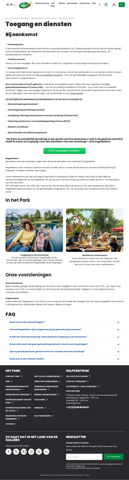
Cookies (10, 424)
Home (6, 18)
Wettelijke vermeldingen (47, 376)
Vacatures (39, 399)
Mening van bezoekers (45, 394)
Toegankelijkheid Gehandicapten (43, 18)
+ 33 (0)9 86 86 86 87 (77, 407)
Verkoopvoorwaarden (46, 381)
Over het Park (13, 376)
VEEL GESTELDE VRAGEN (77, 376)
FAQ (94, 3)
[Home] (26, 4)
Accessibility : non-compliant (81, 386)
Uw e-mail (73, 457)
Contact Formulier (76, 381)
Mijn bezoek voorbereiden (19, 18)
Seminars (38, 407)
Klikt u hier (81, 466)
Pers (8, 381)
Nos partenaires (42, 416)
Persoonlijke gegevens (17, 394)
